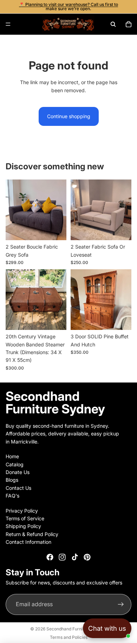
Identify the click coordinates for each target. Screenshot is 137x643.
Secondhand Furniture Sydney (76, 628)
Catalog (15, 464)
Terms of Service (25, 518)
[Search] (113, 24)
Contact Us (18, 488)
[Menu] (8, 24)
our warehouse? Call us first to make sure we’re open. (82, 6)
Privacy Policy (22, 510)
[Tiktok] (75, 557)
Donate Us (18, 472)
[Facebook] (50, 557)
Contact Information (28, 542)
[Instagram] (62, 557)
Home (12, 456)
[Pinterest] (87, 557)
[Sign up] (120, 604)
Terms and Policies (68, 637)
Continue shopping (68, 116)
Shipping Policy (23, 526)
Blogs (12, 480)
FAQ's (12, 496)
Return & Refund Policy (32, 534)
